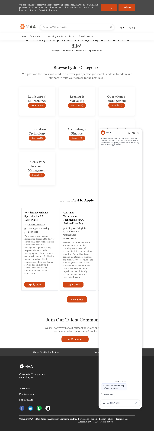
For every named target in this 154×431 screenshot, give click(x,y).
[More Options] (104, 402)
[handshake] (48, 408)
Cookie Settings (46, 10)
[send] (136, 402)
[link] (28, 26)
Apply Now (36, 284)
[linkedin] (30, 408)
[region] (120, 267)
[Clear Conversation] (129, 132)
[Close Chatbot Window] (138, 132)
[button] (111, 27)
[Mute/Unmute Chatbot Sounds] (133, 132)
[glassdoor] (39, 408)
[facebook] (22, 408)
